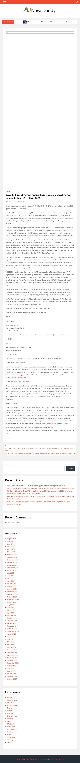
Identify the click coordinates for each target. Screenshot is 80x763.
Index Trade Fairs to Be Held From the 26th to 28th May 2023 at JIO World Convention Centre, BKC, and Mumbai (39, 449)
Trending (10, 740)
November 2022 (12, 658)
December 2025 (12, 560)
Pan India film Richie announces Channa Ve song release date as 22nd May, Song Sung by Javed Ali (40, 454)
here (40, 308)
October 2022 (12, 660)
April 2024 (11, 613)
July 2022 (10, 668)
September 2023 (13, 631)
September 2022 (13, 663)
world (9, 742)
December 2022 (12, 655)
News (9, 721)
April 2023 (11, 644)
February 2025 (12, 586)
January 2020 (12, 679)
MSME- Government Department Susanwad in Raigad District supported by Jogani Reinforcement (40, 488)
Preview (10, 732)
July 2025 (10, 573)
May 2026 (10, 546)
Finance (9, 708)
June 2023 (10, 639)
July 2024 (10, 605)
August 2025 (11, 570)
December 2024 (12, 591)
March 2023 (11, 647)
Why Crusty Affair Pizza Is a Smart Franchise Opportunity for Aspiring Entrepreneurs (36, 486)
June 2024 (10, 607)
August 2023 (11, 634)
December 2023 (12, 623)
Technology (11, 737)
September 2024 (13, 599)
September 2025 (13, 568)
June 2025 (10, 576)
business (8, 438)
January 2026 (12, 557)
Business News (12, 700)
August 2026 (11, 539)
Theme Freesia (58, 759)
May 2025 (10, 578)
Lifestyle (10, 713)
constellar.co (49, 423)
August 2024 (11, 602)
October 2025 (12, 565)
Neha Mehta (9, 202)
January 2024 (12, 621)
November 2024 (12, 594)
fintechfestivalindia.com (17, 377)
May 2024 (10, 610)
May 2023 (10, 642)
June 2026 (10, 544)
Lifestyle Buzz (12, 716)
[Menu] (4, 2)
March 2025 (11, 584)
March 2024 (11, 615)
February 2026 (12, 554)
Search (7, 465)
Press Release (12, 729)
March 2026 (11, 552)
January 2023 (12, 652)
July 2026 (10, 541)
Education (10, 703)
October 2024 (12, 597)
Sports (9, 734)
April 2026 (11, 549)
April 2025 (11, 581)
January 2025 (12, 589)
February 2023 (12, 650)
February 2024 (12, 618)
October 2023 (12, 629)
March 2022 (11, 674)
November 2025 (12, 562)
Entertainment (12, 705)
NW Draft (10, 724)
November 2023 (12, 626)
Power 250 (11, 726)
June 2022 (10, 671)
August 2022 (11, 666)
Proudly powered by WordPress (26, 759)
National (10, 718)
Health (9, 711)
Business (8, 191)
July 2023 (10, 636)
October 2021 (12, 676)
